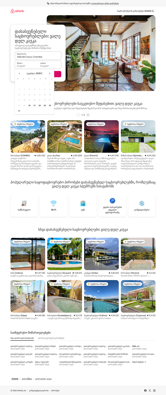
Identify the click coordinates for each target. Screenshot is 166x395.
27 (34, 105)
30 (50, 105)
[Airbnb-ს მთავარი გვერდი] (17, 11)
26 (29, 105)
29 (45, 105)
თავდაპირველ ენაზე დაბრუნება (105, 3)
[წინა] (78, 115)
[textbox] (26, 66)
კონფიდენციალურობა (39, 390)
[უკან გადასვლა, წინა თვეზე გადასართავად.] (19, 73)
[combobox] (38, 56)
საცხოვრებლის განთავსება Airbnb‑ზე (135, 11)
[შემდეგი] (88, 115)
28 (40, 105)
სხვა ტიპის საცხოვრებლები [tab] (22, 338)
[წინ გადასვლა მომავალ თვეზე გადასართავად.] (49, 73)
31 (19, 111)
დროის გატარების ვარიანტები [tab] (51, 338)
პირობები (55, 390)
